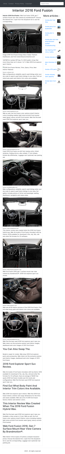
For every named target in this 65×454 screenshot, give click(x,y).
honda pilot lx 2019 (49, 34)
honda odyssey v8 (51, 57)
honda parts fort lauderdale (50, 27)
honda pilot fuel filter (50, 21)
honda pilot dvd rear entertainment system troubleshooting (51, 42)
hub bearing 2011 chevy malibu (50, 51)
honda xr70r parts (51, 69)
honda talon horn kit (50, 82)
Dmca (5, 3)
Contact (11, 3)
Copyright (28, 3)
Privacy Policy (19, 3)
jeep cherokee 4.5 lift (51, 63)
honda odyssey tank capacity (50, 75)
